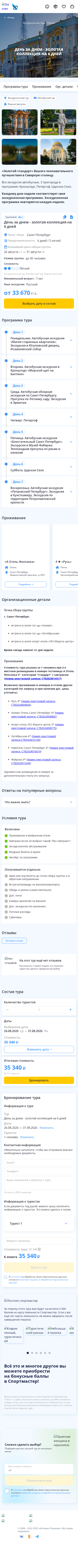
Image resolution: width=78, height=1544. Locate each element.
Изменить (47, 1128)
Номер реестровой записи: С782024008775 (37, 726)
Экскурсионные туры (34, 22)
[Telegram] (37, 1536)
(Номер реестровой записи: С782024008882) (37, 714)
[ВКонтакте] (21, 1536)
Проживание (41, 87)
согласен (15, 1276)
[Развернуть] (71, 340)
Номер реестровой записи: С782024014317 (33, 678)
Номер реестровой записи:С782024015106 (33, 738)
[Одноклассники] (29, 1536)
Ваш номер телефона (20, 1466)
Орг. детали (64, 87)
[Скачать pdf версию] (71, 217)
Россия (51, 22)
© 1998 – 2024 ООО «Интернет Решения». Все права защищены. (45, 1530)
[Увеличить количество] (70, 1010)
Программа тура (16, 87)
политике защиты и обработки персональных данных (38, 1281)
